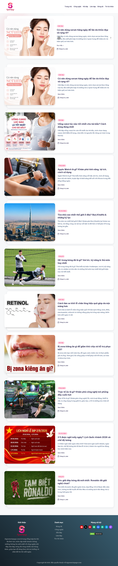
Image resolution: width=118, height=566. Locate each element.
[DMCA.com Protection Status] (96, 534)
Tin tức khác (62, 211)
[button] (60, 45)
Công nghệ (62, 165)
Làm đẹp (60, 26)
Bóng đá (61, 256)
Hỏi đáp (61, 120)
